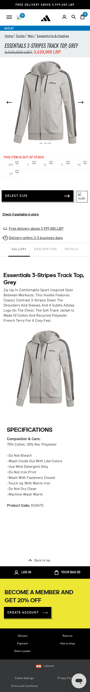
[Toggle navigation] (9, 17)
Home (9, 36)
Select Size (16, 195)
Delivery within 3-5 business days (36, 238)
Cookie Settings (24, 678)
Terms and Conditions (24, 686)
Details (71, 249)
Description (45, 249)
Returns (67, 636)
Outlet (20, 36)
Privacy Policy (65, 678)
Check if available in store (20, 214)
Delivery (22, 636)
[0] (19, 17)
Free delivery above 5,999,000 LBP (36, 229)
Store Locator (22, 651)
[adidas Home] (46, 18)
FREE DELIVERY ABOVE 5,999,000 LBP (45, 5)
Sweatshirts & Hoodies (53, 36)
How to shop (67, 643)
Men (31, 36)
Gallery (19, 249)
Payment (22, 643)
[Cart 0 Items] (82, 17)
